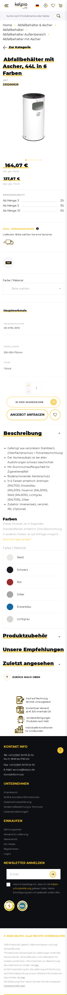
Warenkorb (10, 839)
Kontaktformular (14, 774)
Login (7, 853)
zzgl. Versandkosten (18, 228)
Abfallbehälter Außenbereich (24, 34)
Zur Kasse (9, 843)
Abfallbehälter (13, 30)
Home (7, 25)
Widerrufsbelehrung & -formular (23, 806)
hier (37, 965)
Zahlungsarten (13, 829)
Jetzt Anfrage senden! (17, 539)
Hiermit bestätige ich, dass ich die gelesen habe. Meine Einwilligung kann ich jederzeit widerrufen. (36, 888)
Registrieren (11, 848)
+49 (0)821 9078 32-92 (21, 754)
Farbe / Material (13, 280)
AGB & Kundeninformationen (21, 797)
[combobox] (33, 288)
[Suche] (59, 16)
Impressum (11, 792)
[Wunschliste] (53, 5)
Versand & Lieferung (16, 834)
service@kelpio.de (24, 769)
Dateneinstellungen (16, 811)
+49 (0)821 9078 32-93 (22, 764)
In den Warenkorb (29, 402)
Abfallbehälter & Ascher (35, 25)
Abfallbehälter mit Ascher (22, 39)
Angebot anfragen (27, 414)
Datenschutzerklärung (17, 801)
